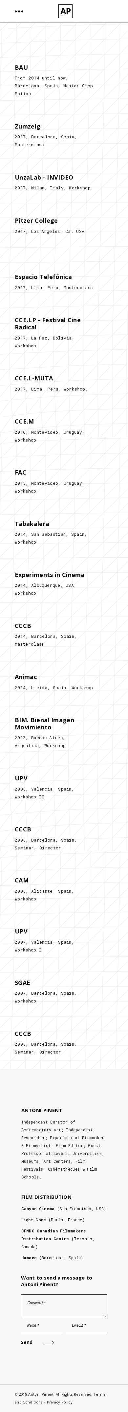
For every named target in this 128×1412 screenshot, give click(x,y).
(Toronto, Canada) (58, 1238)
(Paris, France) (53, 1219)
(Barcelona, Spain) (52, 1257)
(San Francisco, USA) (63, 1208)
